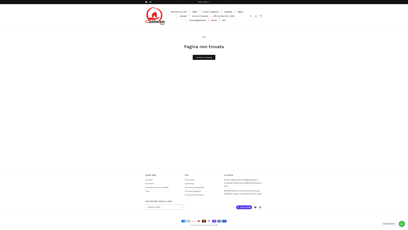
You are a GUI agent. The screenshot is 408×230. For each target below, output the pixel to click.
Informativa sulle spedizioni (194, 187)
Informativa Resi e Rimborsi (194, 195)
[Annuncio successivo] (226, 2)
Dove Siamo (150, 184)
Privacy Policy (189, 180)
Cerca (147, 191)
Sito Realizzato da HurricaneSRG (157, 187)
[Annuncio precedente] (181, 2)
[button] (251, 16)
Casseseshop (199, 225)
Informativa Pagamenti (193, 191)
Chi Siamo (149, 180)
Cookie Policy (189, 184)
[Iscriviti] (181, 207)
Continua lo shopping (204, 57)
